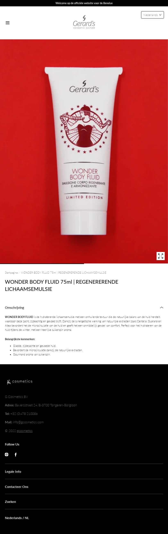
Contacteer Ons (16, 486)
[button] (7, 22)
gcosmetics (25, 431)
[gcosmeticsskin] (84, 22)
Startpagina (11, 272)
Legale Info (13, 471)
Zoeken (10, 501)
